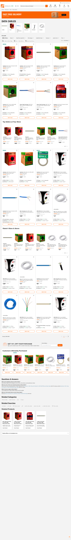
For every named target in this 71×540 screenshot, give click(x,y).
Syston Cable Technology (22, 393)
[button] (65, 40)
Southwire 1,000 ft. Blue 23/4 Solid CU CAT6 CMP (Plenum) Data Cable (37, 386)
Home (3, 9)
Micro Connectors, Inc (9, 393)
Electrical (7, 9)
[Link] (10, 62)
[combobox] (32, 6)
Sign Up (60, 345)
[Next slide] (67, 146)
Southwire (16, 393)
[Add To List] (17, 44)
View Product (5, 427)
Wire (10, 9)
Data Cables (14, 9)
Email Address (44, 343)
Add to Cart (10, 79)
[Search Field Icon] (46, 6)
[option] (68, 336)
